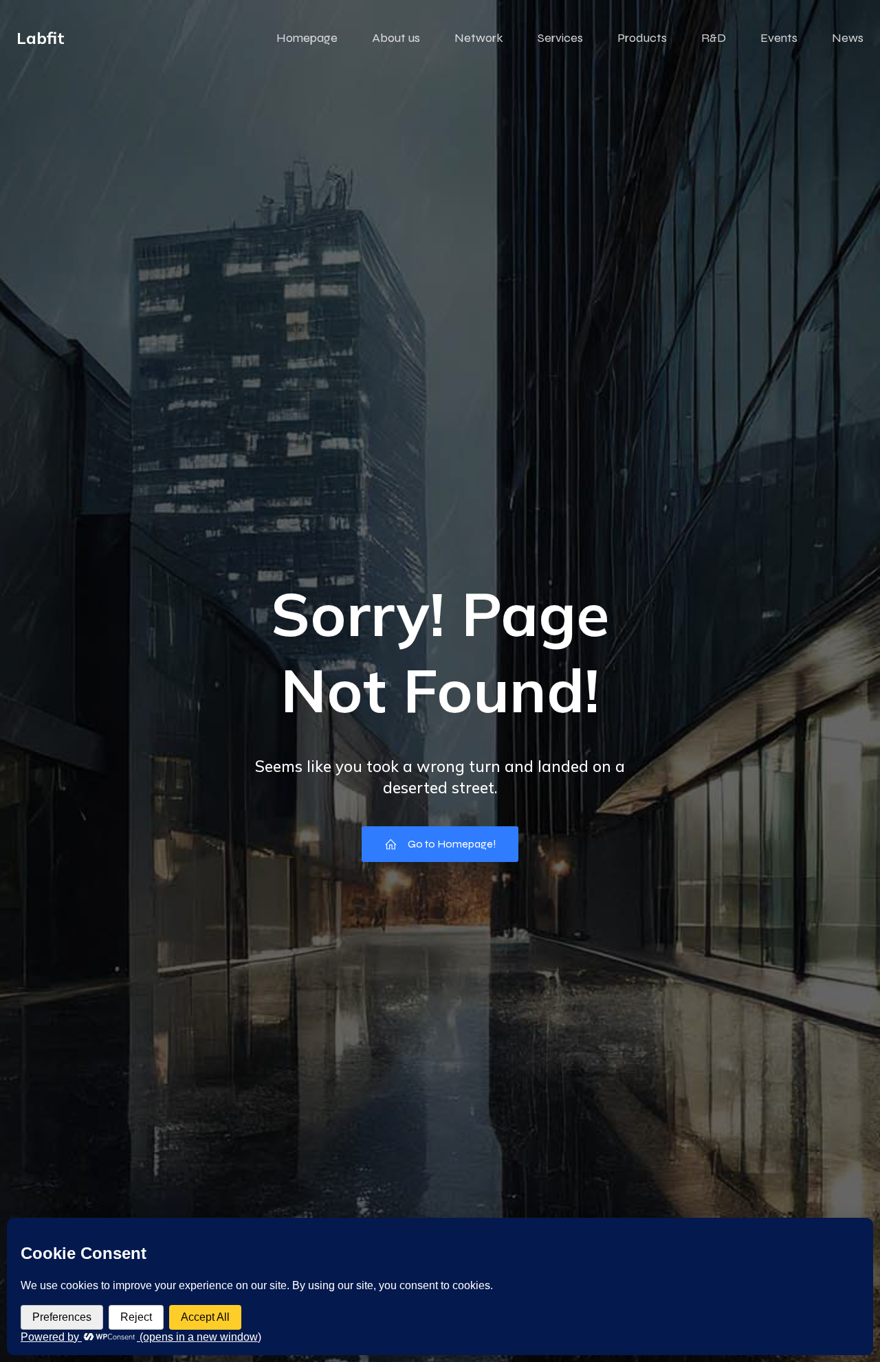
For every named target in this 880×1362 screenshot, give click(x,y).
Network (478, 37)
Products (642, 37)
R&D (713, 37)
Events (779, 37)
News (848, 37)
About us (396, 37)
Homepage (307, 37)
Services (560, 37)
